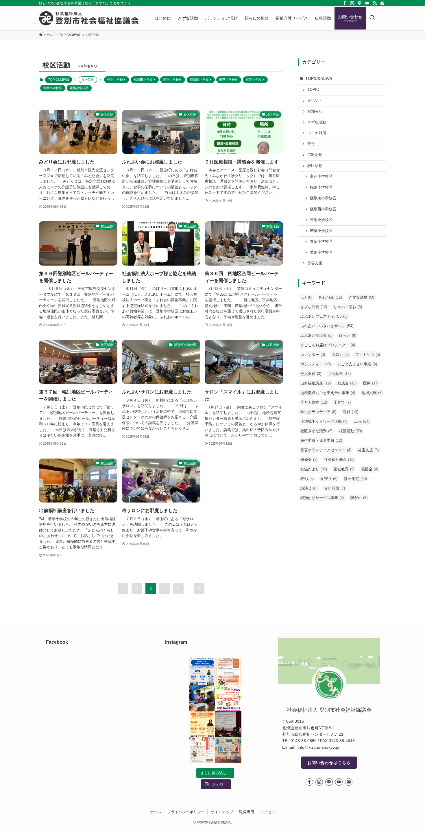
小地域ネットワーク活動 (324, 421)
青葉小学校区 (52, 88)
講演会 (308, 488)
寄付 (311, 144)
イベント (314, 101)
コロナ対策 (316, 133)
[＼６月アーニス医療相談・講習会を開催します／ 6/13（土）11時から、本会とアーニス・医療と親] (202, 724)
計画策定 (355, 478)
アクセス (267, 812)
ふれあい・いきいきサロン (326, 326)
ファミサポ (367, 354)
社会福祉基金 (339, 459)
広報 (361, 421)
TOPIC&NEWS (58, 79)
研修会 (308, 459)
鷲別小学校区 (79, 88)
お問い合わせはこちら (329, 762)
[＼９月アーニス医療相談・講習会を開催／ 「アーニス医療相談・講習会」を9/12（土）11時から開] (202, 671)
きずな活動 (316, 122)
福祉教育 (344, 469)
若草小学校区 (228, 79)
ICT (306, 297)
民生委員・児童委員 (321, 440)
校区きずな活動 (316, 431)
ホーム (155, 812)
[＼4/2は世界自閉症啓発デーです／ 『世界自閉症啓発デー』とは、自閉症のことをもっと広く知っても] (228, 750)
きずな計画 (313, 307)
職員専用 (246, 812)
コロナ (340, 354)
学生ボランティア (318, 412)
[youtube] (367, 3)
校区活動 (314, 166)
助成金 (346, 383)
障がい (358, 498)
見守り (328, 478)
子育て (342, 402)
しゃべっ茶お (348, 307)
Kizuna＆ (330, 297)
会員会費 (310, 373)
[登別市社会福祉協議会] (89, 18)
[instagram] (352, 3)
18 (199, 588)
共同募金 (339, 373)
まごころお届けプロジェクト (327, 345)
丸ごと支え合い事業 (357, 364)
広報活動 (314, 155)
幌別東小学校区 (145, 79)
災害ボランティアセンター (325, 450)
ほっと (347, 335)
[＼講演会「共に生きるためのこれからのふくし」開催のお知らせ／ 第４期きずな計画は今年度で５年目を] (202, 750)
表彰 (307, 478)
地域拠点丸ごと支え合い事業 (327, 393)
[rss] (374, 3)
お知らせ (314, 111)
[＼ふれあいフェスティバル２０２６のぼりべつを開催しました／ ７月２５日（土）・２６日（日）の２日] (202, 698)
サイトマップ (222, 812)
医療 (370, 383)
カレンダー (312, 354)
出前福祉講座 (315, 383)
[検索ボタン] (372, 18)
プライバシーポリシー (186, 812)
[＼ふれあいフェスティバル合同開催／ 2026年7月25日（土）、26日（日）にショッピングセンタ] (228, 698)
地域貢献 (372, 393)
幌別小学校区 (172, 79)
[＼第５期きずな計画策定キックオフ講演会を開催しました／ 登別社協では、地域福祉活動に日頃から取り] (228, 724)
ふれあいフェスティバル (324, 316)
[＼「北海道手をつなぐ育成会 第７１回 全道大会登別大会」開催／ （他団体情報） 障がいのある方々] (228, 671)
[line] (359, 3)
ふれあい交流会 (316, 335)
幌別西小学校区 (201, 79)
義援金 (369, 469)
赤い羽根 (334, 488)
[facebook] (344, 3)
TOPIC (313, 90)
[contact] (382, 3)
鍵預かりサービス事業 (322, 498)
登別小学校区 (116, 79)
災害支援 (314, 263)
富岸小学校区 (255, 79)
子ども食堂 (313, 402)
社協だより (313, 469)
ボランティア (315, 364)
